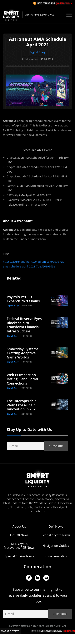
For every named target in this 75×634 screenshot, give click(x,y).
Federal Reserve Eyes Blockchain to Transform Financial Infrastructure (24, 324)
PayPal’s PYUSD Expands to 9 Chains (23, 298)
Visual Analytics (56, 556)
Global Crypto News (56, 535)
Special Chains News (19, 556)
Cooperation (37, 566)
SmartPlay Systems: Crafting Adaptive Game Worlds (23, 353)
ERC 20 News (19, 535)
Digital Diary (37, 52)
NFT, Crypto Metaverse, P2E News (19, 546)
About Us (19, 526)
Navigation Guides (55, 546)
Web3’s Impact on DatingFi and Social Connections (22, 378)
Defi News (56, 526)
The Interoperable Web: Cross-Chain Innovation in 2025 (22, 405)
